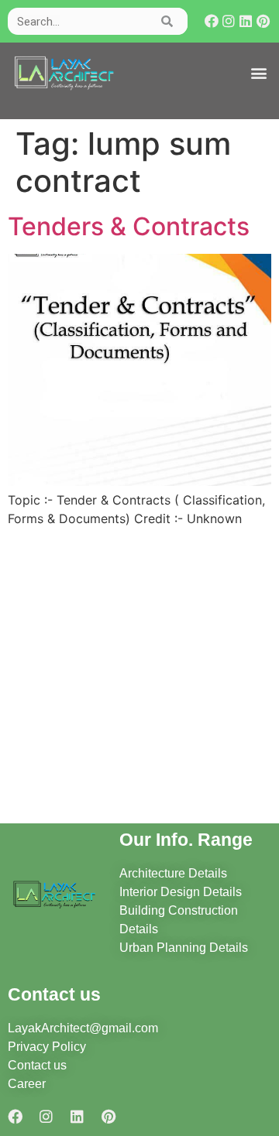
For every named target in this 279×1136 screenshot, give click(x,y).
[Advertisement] (139, 678)
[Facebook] (212, 21)
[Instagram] (229, 21)
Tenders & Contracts (129, 226)
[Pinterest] (263, 21)
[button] (258, 73)
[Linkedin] (246, 21)
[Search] (167, 21)
